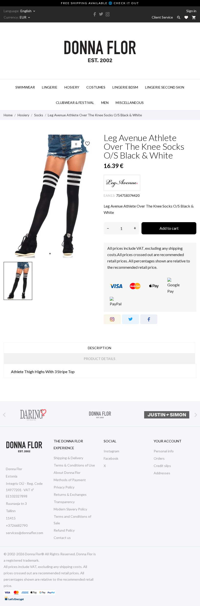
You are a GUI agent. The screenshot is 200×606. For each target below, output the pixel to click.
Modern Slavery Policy (70, 509)
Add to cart (169, 228)
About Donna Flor (67, 472)
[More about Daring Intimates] (33, 414)
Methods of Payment (70, 480)
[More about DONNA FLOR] (100, 414)
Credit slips (162, 466)
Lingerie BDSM (125, 87)
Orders (159, 458)
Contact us (62, 538)
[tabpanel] (50, 196)
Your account (167, 441)
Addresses (162, 473)
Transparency (64, 502)
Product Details (99, 359)
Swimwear (25, 87)
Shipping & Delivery (68, 458)
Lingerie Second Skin (164, 87)
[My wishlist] (186, 17)
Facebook (111, 458)
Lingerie (49, 87)
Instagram (111, 451)
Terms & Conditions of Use (74, 465)
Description (99, 348)
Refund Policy (64, 530)
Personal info (164, 451)
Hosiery (71, 87)
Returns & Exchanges (70, 494)
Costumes (95, 87)
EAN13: (109, 195)
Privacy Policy (64, 487)
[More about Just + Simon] (166, 414)
